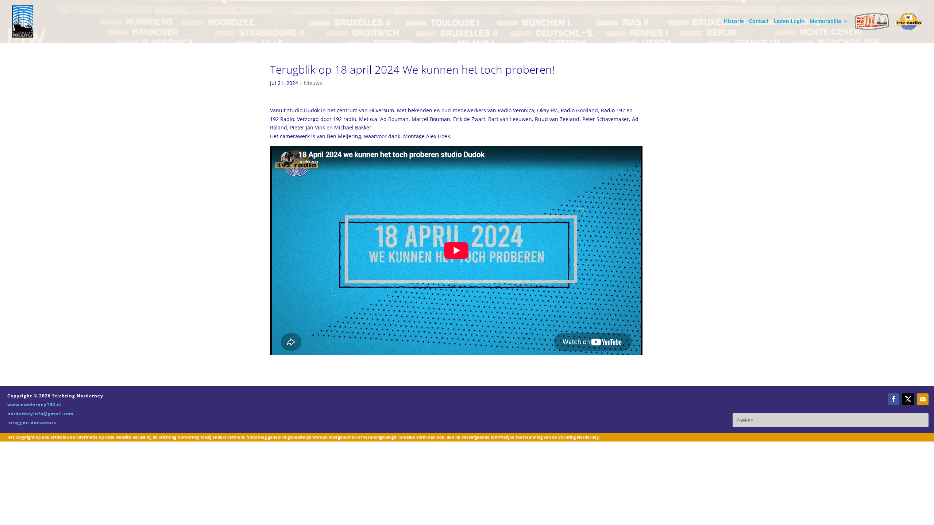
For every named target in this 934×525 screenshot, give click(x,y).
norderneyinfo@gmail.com (40, 414)
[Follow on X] (908, 399)
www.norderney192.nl (34, 404)
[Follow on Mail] (923, 399)
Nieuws (313, 82)
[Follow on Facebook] (893, 399)
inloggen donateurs (31, 422)
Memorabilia (825, 21)
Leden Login (789, 21)
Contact (759, 21)
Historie (734, 21)
